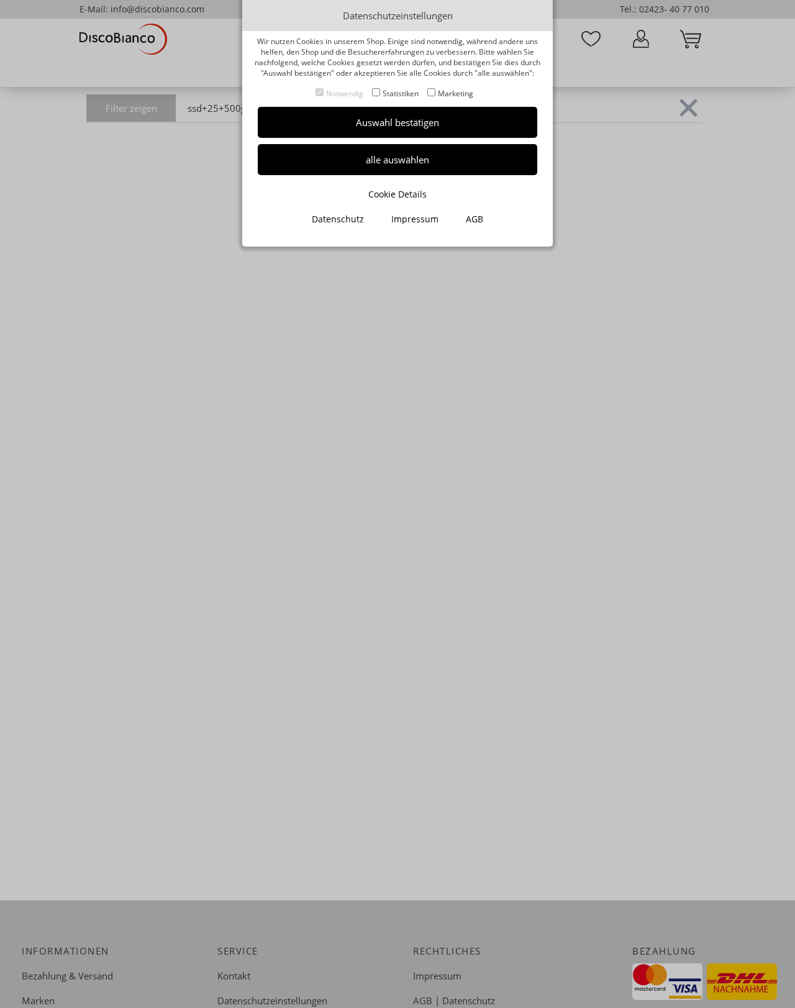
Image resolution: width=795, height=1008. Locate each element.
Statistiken (401, 93)
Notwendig (344, 93)
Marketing (455, 93)
